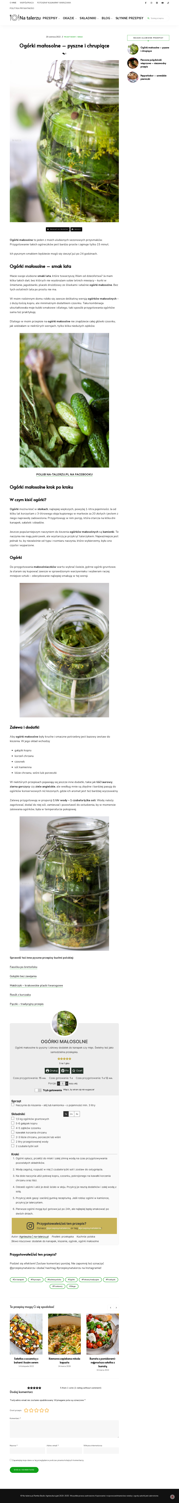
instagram (151, 3)
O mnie (13, 2)
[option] (26, 1341)
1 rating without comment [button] (88, 1387)
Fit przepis (36, 1279)
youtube (162, 3)
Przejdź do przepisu (58, 229)
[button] (58, 1058)
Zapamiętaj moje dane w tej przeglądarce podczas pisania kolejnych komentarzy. (48, 1460)
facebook (146, 3)
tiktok (168, 3)
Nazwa (13, 1445)
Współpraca (27, 2)
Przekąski (111, 1279)
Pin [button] (66, 1070)
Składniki (88, 18)
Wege (80, 37)
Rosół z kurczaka (20, 995)
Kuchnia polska (55, 1279)
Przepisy (50, 18)
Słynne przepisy (129, 18)
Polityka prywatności (22, 8)
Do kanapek (19, 1279)
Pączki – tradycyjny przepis (27, 1004)
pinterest (157, 3)
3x (77, 1114)
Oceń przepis (16, 1410)
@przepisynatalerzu (58, 1228)
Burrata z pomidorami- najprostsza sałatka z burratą (103, 1362)
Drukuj (77, 229)
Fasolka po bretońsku (23, 967)
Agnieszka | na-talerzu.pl (34, 1236)
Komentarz (15, 1418)
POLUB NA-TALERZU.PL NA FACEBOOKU (64, 474)
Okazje (68, 18)
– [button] (58, 1083)
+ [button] (67, 1083)
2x (71, 1114)
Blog (106, 18)
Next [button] (116, 1307)
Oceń (79, 1070)
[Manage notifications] (172, 1497)
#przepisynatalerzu (90, 1228)
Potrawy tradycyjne (91, 1279)
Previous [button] (110, 1307)
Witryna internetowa (92, 1445)
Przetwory (70, 37)
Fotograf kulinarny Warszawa (54, 2)
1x (66, 1114)
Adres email (53, 1445)
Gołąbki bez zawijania (23, 976)
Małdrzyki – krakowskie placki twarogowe (36, 985)
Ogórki (72, 1279)
